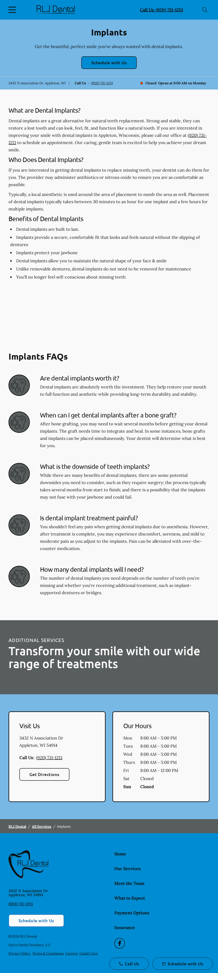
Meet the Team (129, 883)
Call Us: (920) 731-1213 (161, 9)
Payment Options (131, 912)
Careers (71, 953)
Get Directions (44, 774)
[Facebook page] (119, 943)
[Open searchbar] (204, 10)
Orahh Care (88, 953)
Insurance (124, 927)
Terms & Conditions (48, 953)
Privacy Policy (20, 953)
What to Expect (129, 898)
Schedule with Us (109, 62)
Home (120, 853)
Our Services (127, 868)
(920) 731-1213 (102, 83)
